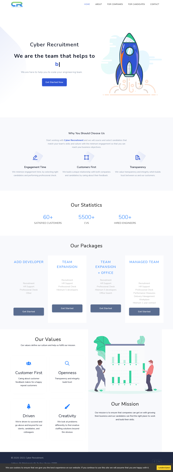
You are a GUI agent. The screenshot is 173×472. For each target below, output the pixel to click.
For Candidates (136, 4)
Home (87, 4)
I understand (164, 467)
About (98, 4)
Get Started (28, 311)
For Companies (115, 4)
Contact (154, 4)
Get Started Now (54, 82)
